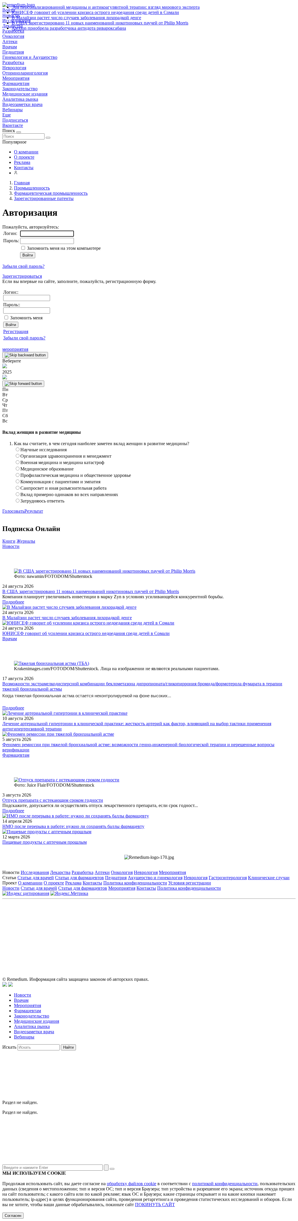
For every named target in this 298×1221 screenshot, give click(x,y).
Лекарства (60, 872)
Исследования (35, 872)
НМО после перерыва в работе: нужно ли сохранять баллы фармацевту (73, 826)
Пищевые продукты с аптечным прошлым (44, 842)
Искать (9, 1047)
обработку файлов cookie (131, 1183)
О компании (26, 151)
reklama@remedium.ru (213, 928)
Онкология (13, 36)
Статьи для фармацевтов (79, 877)
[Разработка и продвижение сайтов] (4, 985)
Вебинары (12, 109)
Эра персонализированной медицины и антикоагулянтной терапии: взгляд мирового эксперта (106, 7)
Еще (6, 114)
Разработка (13, 62)
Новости (10, 546)
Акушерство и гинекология (155, 877)
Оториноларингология (25, 72)
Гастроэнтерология (228, 877)
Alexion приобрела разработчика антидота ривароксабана (69, 28)
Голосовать (13, 511)
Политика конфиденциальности (135, 882)
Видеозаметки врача (22, 104)
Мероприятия (15, 78)
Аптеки (9, 41)
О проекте (24, 157)
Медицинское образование (47, 468)
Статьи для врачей (35, 877)
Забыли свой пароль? (23, 266)
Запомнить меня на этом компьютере (63, 248)
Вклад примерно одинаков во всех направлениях (69, 494)
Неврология (14, 67)
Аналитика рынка (20, 99)
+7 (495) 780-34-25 (137, 928)
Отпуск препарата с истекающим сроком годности (52, 800)
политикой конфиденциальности (225, 1183)
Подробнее (13, 601)
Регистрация (15, 331)
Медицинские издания (24, 93)
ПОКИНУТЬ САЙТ (155, 1204)
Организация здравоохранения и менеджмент (65, 456)
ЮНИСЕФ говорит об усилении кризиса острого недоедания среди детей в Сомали (95, 12)
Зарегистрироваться (22, 276)
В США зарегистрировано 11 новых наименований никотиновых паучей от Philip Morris (100, 22)
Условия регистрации (189, 882)
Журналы (26, 541)
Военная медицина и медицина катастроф (62, 462)
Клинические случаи (269, 877)
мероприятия (15, 349)
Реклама (22, 162)
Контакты (23, 167)
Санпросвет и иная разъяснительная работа (63, 488)
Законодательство (20, 88)
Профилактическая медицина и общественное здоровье (75, 475)
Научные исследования (43, 449)
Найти (68, 1047)
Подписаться (15, 120)
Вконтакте (12, 125)
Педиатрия (13, 51)
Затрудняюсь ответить (42, 500)
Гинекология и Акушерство (29, 57)
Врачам (9, 46)
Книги (8, 541)
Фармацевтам (15, 83)
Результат (33, 511)
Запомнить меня (26, 317)
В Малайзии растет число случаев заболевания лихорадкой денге (76, 17)
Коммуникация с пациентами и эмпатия (60, 481)
